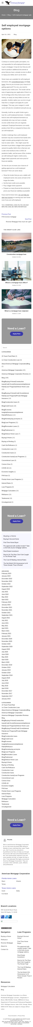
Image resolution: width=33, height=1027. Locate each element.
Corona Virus (6, 464)
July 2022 (5, 591)
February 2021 (6, 633)
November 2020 (7, 641)
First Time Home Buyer (10, 542)
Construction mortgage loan (16, 254)
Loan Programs (7, 487)
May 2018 (5, 685)
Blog (15, 34)
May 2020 (5, 657)
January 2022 (6, 605)
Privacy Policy (21, 1015)
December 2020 (7, 639)
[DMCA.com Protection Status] (6, 928)
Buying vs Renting (8, 441)
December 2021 (7, 607)
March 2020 (5, 662)
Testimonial (5, 498)
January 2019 (6, 670)
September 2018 (7, 675)
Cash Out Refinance (8, 445)
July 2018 (5, 680)
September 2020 (7, 646)
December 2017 (7, 691)
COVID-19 (5, 468)
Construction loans (8, 453)
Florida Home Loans (9, 878)
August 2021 (6, 618)
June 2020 (5, 654)
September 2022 (7, 586)
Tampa (4, 884)
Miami (3, 881)
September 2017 (7, 696)
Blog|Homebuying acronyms (11, 418)
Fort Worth (5, 893)
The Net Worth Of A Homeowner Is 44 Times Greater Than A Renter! (15, 564)
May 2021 (5, 625)
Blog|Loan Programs (8, 422)
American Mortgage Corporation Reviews (15, 374)
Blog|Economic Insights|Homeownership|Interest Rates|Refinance (12, 412)
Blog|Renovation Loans (9, 426)
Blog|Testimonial (7, 430)
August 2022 (6, 589)
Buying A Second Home (11, 539)
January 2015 (6, 699)
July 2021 (5, 620)
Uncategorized (6, 502)
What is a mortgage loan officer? (16, 282)
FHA (19, 205)
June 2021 (5, 623)
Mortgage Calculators (9, 490)
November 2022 (7, 581)
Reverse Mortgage (7, 943)
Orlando (18, 881)
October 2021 (6, 612)
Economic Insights (8, 472)
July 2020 (5, 652)
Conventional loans (11, 205)
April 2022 (5, 599)
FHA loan (23, 205)
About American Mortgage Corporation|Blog (16, 364)
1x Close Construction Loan (11, 360)
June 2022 (5, 594)
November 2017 (7, 693)
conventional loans (18, 82)
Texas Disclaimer (12, 1015)
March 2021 (5, 631)
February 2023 (6, 573)
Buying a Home (6, 936)
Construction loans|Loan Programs (13, 456)
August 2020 (6, 649)
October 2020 (6, 644)
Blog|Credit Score (7, 406)
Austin (3, 891)
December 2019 (7, 665)
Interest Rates (6, 483)
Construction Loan (8, 449)
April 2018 (5, 688)
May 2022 (5, 597)
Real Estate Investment (11, 551)
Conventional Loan (8, 460)
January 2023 (6, 576)
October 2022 (6, 584)
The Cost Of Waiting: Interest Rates (14, 560)
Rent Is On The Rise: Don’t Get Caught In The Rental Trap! (16, 555)
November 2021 (7, 610)
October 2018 (6, 672)
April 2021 (5, 628)
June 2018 (5, 683)
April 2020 (5, 659)
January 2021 (6, 636)
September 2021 (7, 615)
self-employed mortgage (19, 206)
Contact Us (4, 949)
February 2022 (6, 602)
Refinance (5, 494)
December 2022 (7, 578)
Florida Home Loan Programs (11, 479)
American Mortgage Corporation (12, 370)
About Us (4, 946)
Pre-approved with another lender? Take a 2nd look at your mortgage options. (16, 546)
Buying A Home (7, 437)
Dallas (18, 891)
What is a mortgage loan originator (17, 311)
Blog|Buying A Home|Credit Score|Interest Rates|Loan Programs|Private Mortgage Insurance (15, 395)
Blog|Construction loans (9, 402)
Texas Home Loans (9, 888)
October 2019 (6, 667)
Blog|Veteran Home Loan (10, 434)
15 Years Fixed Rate (8, 356)
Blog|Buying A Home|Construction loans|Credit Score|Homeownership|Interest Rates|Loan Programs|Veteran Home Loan (16, 384)
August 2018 (6, 678)
